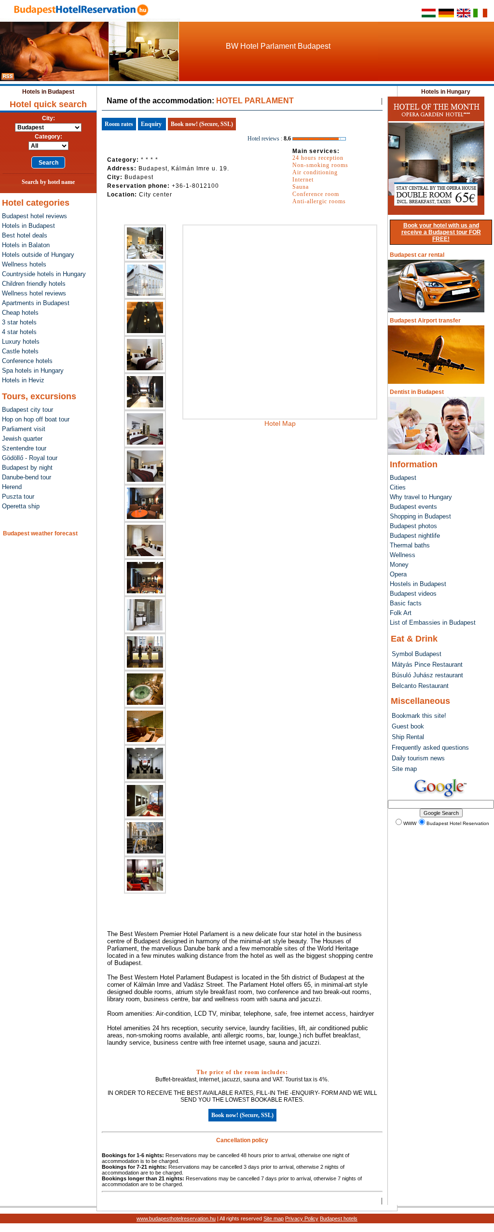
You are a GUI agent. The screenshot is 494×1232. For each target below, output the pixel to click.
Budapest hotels (338, 1218)
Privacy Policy (301, 1218)
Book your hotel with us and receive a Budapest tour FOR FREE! (441, 232)
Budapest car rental (417, 255)
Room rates (119, 124)
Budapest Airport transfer (425, 320)
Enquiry (151, 124)
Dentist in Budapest (417, 392)
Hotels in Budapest (48, 91)
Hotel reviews (263, 138)
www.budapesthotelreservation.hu (176, 1218)
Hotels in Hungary (445, 91)
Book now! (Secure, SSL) (202, 124)
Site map (273, 1218)
